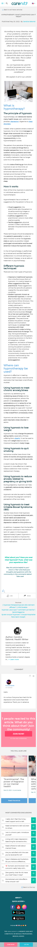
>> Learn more (13, 659)
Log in (26, 944)
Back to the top (29, 887)
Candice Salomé (29, 21)
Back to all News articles (13, 10)
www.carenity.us (13, 931)
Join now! (18, 734)
